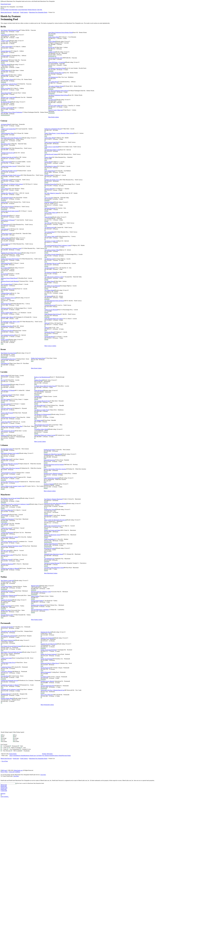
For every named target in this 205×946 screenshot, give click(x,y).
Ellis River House (5, 215)
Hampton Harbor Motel (7, 698)
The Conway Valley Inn (50, 236)
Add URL (39, 9)
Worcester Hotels (66, 755)
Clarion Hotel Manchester (7, 519)
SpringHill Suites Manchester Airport (53, 554)
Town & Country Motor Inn (55, 105)
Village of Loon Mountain (51, 309)
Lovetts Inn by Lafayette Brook (9, 84)
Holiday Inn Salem (5, 610)
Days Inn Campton (5, 399)
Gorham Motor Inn (5, 70)
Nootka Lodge (4, 339)
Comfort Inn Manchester (7, 532)
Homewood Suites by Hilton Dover (50, 663)
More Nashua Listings (36, 619)
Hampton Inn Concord (50, 509)
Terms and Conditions (14, 771)
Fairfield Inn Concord (6, 559)
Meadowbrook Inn (45, 667)
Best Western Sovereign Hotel (8, 353)
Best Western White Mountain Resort (10, 30)
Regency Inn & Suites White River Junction (55, 469)
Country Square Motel (6, 46)
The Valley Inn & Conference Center (53, 276)
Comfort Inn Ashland (6, 395)
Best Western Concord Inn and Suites (10, 498)
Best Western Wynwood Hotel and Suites (11, 652)
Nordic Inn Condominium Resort (52, 128)
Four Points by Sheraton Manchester (53, 499)
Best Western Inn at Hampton (8, 635)
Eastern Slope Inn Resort (7, 206)
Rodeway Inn (4, 435)
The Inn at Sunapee (49, 484)
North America (24, 12)
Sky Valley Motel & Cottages (51, 193)
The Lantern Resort (53, 81)
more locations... (5, 796)
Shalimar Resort (38, 380)
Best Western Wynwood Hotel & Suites (11, 646)
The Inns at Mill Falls (39, 405)
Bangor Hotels (20, 755)
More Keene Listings (36, 368)
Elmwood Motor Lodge (7, 555)
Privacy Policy (4, 771)
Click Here (43, 774)
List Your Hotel (4, 9)
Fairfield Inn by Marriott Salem (9, 595)
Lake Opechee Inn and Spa (8, 430)
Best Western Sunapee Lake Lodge (10, 453)
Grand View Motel (5, 421)
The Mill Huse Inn (49, 259)
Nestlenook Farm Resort (7, 326)
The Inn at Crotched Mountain (51, 563)
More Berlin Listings (53, 117)
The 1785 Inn (47, 223)
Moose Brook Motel (6, 93)
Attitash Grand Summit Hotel (8, 129)
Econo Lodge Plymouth (7, 413)
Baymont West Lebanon (7, 448)
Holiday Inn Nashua (6, 606)
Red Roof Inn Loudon (49, 548)
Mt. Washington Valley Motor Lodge (10, 321)
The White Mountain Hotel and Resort (54, 300)
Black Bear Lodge (5, 143)
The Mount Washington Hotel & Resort (58, 90)
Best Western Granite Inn (7, 580)
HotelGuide (16, 12)
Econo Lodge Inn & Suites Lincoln (10, 211)
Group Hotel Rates (22, 9)
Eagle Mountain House (7, 197)
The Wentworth (48, 296)
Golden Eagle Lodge (6, 233)
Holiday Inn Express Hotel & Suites (10, 258)
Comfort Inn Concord (6, 528)
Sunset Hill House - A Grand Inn (56, 62)
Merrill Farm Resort (6, 303)
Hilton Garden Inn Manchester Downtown (55, 520)
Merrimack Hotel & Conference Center (41, 591)
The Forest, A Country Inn (51, 241)
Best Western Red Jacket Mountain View (11, 138)
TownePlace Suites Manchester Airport (54, 567)
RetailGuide (4, 786)
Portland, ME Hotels (47, 753)
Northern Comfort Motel (7, 107)
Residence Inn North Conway (52, 179)
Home (2, 4)
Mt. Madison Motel (6, 102)
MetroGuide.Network (6, 12)
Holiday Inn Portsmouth (47, 658)
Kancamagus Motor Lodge (7, 288)
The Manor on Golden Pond (41, 410)
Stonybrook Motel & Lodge (55, 57)
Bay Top (3, 380)
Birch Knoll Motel (5, 384)
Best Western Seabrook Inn (8, 640)
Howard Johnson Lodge (7, 614)
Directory (3, 793)
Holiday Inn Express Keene (38, 358)
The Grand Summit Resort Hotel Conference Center (57, 245)
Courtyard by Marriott (6, 671)
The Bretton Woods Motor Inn (56, 72)
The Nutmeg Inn (38, 420)
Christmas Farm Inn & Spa (7, 152)
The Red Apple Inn (49, 268)
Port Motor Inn (44, 676)
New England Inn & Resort (8, 335)
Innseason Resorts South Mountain (9, 281)
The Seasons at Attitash (50, 272)
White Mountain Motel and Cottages (53, 318)
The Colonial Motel (49, 232)
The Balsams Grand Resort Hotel (56, 68)
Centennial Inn (4, 514)
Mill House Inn (5, 308)
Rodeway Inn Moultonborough (42, 377)
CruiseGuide (4, 790)
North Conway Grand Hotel (51, 142)
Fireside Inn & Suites (49, 449)
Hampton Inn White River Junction (53, 454)
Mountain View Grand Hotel (8, 97)
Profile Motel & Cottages (50, 166)
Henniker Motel (48, 515)
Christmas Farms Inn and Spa (8, 157)
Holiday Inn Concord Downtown (52, 525)
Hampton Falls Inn (5, 694)
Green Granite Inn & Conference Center (11, 248)
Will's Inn (46, 323)
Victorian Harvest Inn (49, 305)
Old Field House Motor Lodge (52, 149)
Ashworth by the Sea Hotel (8, 631)
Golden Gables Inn (5, 238)
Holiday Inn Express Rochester (48, 649)
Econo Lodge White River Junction (10, 481)
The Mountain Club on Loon (51, 263)
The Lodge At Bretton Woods (55, 86)
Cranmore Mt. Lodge (6, 179)
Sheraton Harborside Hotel (47, 685)
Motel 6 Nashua (35, 596)
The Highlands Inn (53, 77)
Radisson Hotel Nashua (37, 600)
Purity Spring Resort (49, 170)
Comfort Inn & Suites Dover (8, 662)
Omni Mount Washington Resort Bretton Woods (60, 32)
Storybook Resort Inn (49, 208)
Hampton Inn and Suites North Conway (11, 253)
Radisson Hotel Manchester (51, 543)
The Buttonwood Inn (49, 227)
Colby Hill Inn (4, 523)
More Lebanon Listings (50, 491)
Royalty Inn (51, 47)
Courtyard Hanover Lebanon (8, 472)
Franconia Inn (4, 60)
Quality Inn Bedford (49, 539)
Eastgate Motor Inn (6, 51)
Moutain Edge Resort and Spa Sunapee (54, 464)
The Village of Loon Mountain (52, 285)
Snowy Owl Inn (48, 197)
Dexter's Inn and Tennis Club (8, 477)
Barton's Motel (4, 375)
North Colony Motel (49, 137)
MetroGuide (4, 785)
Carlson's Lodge (5, 40)
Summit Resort (38, 396)
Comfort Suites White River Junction (10, 468)
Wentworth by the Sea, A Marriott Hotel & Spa (52, 690)
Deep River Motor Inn (6, 408)
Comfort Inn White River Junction (9, 463)
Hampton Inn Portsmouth (47, 638)
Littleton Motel (4, 75)
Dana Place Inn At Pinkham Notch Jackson (12, 184)
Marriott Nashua (35, 585)
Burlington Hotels (28, 755)
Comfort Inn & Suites (6, 161)
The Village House (49, 281)
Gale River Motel (5, 64)
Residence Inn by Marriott (37, 605)
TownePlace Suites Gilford (41, 429)
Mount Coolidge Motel (6, 312)
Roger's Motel (51, 41)
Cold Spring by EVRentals (7, 390)
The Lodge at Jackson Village (51, 250)
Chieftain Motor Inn (6, 459)
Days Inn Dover (5, 676)
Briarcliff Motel (5, 148)
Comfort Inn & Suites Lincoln (8, 166)
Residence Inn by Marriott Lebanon (53, 473)
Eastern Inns (4, 202)
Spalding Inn (51, 52)
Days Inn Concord (5, 550)
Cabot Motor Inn (5, 34)
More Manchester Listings (50, 573)
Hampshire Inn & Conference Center (10, 689)
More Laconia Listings (40, 441)
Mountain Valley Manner (7, 317)
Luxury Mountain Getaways (8, 297)
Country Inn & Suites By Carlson (9, 537)
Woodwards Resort (49, 336)
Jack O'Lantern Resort (6, 284)
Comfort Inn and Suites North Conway (11, 175)
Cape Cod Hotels (37, 755)
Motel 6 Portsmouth (46, 672)
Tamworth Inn (48, 217)
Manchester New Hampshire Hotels (38, 12)
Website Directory (32, 9)
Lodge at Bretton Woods (7, 79)
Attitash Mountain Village (7, 133)
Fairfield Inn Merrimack (7, 591)
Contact (9, 4)
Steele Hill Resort (38, 390)
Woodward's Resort (49, 332)
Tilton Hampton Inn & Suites (41, 424)
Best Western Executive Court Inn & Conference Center (15, 504)
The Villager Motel (49, 290)
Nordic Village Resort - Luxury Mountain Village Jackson (59, 133)
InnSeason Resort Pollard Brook (9, 278)
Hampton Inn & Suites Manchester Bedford (55, 503)
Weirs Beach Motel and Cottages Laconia (44, 435)
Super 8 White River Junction (51, 478)
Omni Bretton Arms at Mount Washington (11, 112)
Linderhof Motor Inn (6, 293)
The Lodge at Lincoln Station (51, 254)
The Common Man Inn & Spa (41, 401)
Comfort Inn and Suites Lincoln (9, 170)
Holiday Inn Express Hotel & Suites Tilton (11, 426)
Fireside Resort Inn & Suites (8, 417)
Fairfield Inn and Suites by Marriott (10, 568)
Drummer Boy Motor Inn (7, 193)
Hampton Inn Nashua (6, 600)
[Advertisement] (102, 717)
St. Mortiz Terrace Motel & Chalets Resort (45, 386)
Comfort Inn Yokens (6, 667)
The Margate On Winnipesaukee (42, 414)
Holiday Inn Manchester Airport (52, 534)
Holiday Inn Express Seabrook (48, 654)
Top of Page (5, 761)
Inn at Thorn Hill (5, 267)
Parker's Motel (48, 161)
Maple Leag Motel (5, 88)
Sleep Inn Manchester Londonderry (40, 609)
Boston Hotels (12, 753)
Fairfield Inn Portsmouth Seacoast (9, 680)
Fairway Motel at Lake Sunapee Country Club (12, 486)
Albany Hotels (13, 755)
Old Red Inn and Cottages (51, 154)
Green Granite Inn (5, 244)
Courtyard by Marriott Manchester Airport (11, 546)
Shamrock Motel (48, 188)
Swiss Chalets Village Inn (50, 212)
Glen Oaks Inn (4, 229)
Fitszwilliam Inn (5, 363)
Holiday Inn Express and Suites (52, 530)
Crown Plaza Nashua (6, 586)
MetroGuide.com (18, 770)
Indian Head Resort (6, 263)
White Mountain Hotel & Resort (52, 314)
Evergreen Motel (5, 55)
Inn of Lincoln (4, 273)
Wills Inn (46, 327)
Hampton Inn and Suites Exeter (49, 644)
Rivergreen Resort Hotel (50, 184)
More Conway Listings (50, 345)
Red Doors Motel (48, 175)
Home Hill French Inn (49, 460)
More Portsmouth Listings (47, 704)
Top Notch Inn (52, 99)
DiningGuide (4, 787)
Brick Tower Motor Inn (7, 510)
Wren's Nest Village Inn (47, 694)
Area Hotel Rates (13, 9)
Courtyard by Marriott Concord (9, 541)
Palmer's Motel (48, 157)
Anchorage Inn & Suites (7, 626)
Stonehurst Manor (48, 202)
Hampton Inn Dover (46, 632)
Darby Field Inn (5, 188)
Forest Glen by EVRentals (7, 220)
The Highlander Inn (49, 558)
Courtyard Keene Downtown (8, 359)
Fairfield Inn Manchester (7, 564)
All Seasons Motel (5, 124)
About (5, 4)
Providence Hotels (57, 755)
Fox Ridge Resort (5, 224)
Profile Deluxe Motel (53, 37)
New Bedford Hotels (47, 755)
